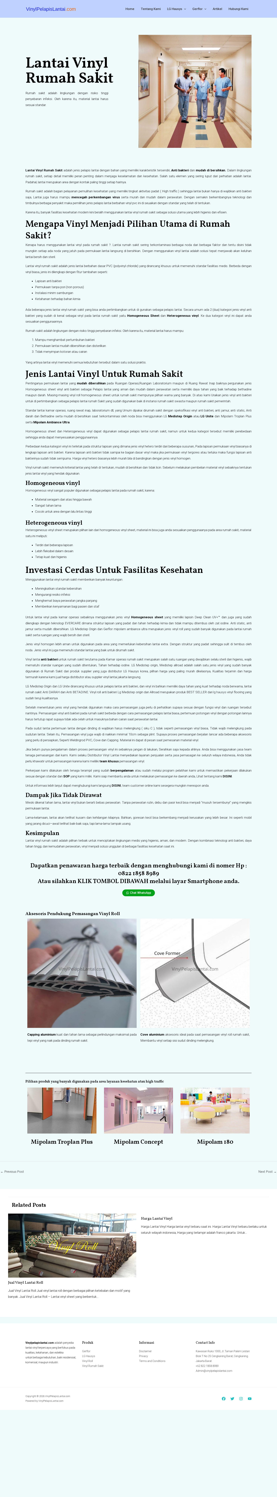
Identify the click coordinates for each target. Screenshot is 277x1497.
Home (129, 9)
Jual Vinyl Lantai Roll (25, 1282)
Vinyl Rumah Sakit (92, 1365)
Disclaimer (145, 1351)
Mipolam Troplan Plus (62, 1142)
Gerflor (197, 9)
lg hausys (219, 692)
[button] (184, 8)
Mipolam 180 (215, 1142)
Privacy (143, 1356)
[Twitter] (232, 1399)
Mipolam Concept (138, 1142)
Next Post (267, 1171)
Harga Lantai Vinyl (156, 1218)
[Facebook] (224, 1399)
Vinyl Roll (87, 1361)
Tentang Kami (151, 9)
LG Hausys (174, 9)
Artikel (217, 9)
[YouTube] (250, 1399)
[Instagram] (241, 1399)
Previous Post (12, 1171)
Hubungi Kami (238, 9)
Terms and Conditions (152, 1361)
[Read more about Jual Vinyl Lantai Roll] (72, 1245)
